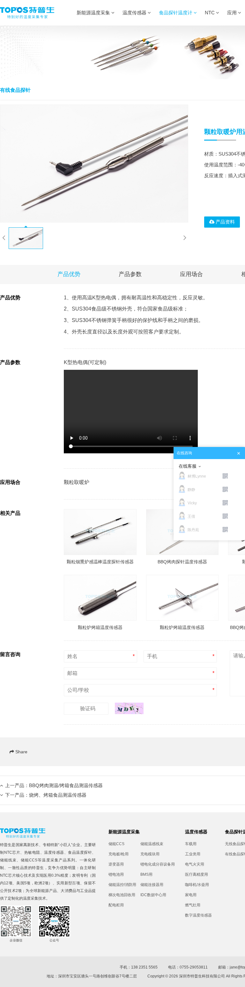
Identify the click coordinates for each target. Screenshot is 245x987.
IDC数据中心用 (153, 895)
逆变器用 (116, 864)
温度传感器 (135, 12)
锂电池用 (116, 874)
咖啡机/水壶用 (197, 884)
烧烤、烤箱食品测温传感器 (57, 795)
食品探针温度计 (176, 12)
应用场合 (191, 274)
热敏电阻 (32, 852)
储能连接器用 (151, 884)
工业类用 (192, 854)
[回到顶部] (237, 979)
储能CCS (29, 860)
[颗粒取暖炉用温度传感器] (94, 163)
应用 (232, 12)
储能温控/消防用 (122, 884)
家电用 (191, 895)
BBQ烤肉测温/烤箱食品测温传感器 (66, 785)
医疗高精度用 (196, 874)
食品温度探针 (80, 852)
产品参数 (130, 274)
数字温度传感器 (198, 915)
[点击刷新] (129, 708)
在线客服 (188, 466)
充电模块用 (150, 854)
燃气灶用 (192, 905)
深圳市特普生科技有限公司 (202, 976)
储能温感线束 (151, 844)
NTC (210, 12)
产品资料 (224, 221)
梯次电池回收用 (121, 895)
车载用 (191, 844)
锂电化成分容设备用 (156, 864)
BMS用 (146, 874)
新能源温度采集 (94, 12)
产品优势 (68, 274)
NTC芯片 (12, 852)
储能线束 (8, 860)
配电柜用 (116, 905)
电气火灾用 (194, 864)
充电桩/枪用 (118, 854)
